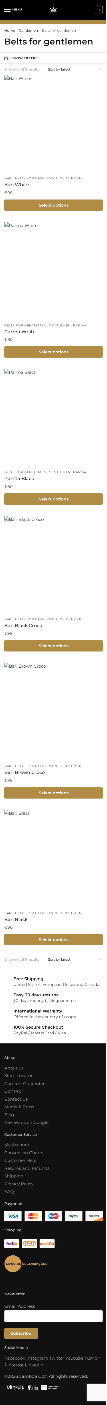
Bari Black (16, 919)
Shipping (13, 1176)
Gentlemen (28, 30)
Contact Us (16, 1099)
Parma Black (19, 478)
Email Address (19, 1306)
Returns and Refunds (26, 1168)
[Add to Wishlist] (95, 82)
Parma (79, 325)
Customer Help (20, 1160)
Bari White (16, 184)
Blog (9, 1114)
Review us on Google (26, 1122)
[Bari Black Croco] (53, 565)
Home (9, 30)
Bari (8, 178)
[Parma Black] (53, 418)
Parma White (20, 331)
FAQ (9, 1191)
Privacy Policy (18, 1184)
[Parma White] (53, 271)
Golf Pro (12, 1091)
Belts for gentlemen (36, 178)
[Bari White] (53, 124)
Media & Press (19, 1106)
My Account (16, 1144)
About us (13, 1068)
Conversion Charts (23, 1152)
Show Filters (25, 58)
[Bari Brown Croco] (53, 712)
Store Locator (18, 1075)
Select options (53, 205)
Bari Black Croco (23, 625)
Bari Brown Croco (24, 772)
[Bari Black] (53, 859)
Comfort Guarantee (25, 1083)
